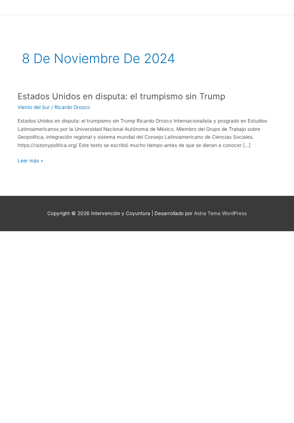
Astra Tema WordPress (220, 213)
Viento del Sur (34, 107)
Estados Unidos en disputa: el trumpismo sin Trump (121, 96)
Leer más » (30, 160)
